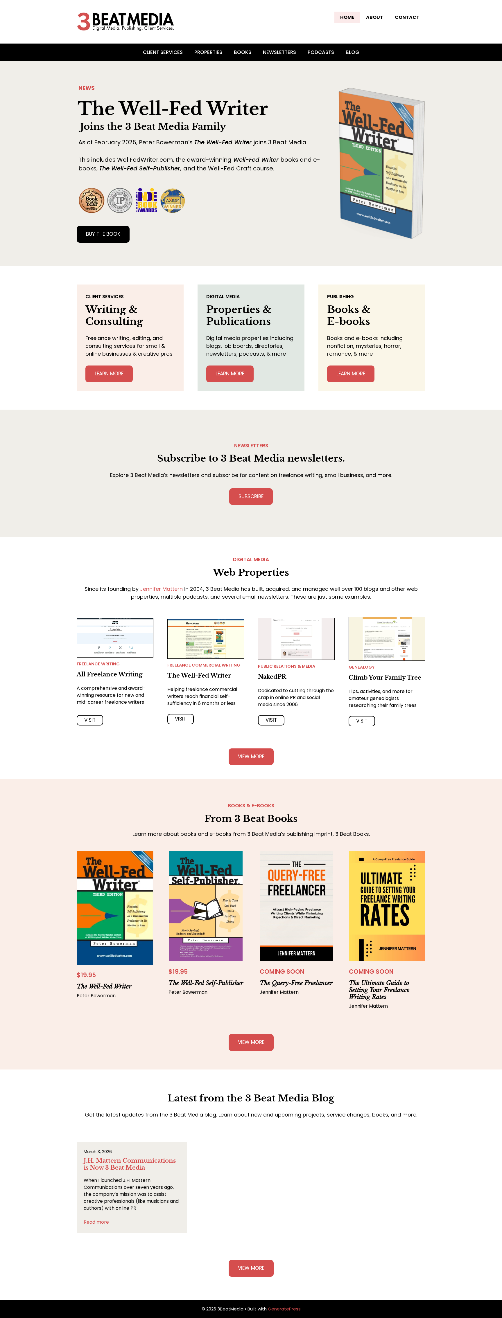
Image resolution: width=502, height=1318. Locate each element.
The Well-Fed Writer (104, 986)
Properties (208, 52)
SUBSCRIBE (251, 496)
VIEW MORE (251, 756)
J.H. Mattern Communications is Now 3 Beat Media (130, 1164)
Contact (407, 17)
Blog (352, 52)
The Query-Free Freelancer (296, 983)
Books (242, 52)
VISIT (90, 719)
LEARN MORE (109, 373)
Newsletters (279, 52)
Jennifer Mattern (161, 589)
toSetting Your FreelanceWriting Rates (379, 990)
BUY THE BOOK (103, 234)
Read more (96, 1222)
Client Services (163, 52)
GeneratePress (284, 1309)
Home (347, 17)
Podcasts (321, 52)
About (374, 17)
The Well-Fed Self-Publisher (205, 983)
